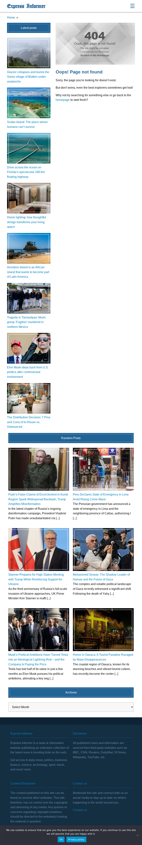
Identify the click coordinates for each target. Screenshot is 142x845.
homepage (63, 99)
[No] (137, 835)
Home (11, 17)
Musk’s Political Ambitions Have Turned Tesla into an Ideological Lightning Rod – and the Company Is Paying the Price (38, 659)
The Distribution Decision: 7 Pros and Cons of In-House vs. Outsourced (28, 422)
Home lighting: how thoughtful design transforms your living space (26, 222)
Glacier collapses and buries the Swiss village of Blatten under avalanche (28, 76)
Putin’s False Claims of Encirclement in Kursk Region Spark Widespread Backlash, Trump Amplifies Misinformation (38, 499)
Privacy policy (76, 839)
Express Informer (26, 6)
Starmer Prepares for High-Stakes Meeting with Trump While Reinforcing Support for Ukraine (36, 579)
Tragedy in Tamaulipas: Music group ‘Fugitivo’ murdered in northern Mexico (26, 322)
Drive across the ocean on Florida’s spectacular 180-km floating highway (26, 172)
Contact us (80, 810)
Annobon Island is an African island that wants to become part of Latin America (28, 272)
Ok (61, 839)
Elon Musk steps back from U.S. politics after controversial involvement (28, 372)
